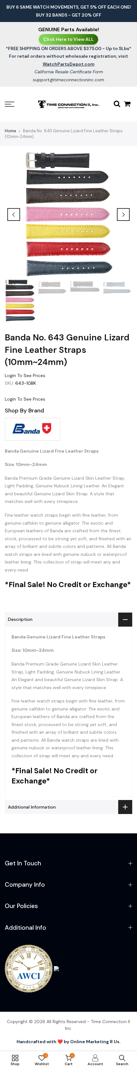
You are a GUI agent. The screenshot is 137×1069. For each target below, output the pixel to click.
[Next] (123, 214)
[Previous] (13, 214)
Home (10, 131)
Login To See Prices (25, 375)
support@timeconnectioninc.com (68, 80)
